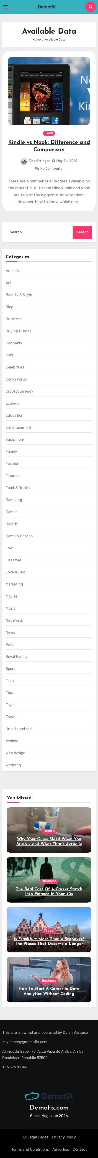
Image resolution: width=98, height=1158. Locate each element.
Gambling (14, 500)
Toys (10, 705)
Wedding (13, 765)
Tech (49, 133)
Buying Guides (18, 331)
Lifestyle (13, 560)
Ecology (12, 403)
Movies (12, 596)
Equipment (15, 439)
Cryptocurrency (20, 391)
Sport (10, 668)
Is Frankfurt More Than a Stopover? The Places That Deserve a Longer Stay (49, 944)
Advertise (60, 1149)
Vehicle (12, 741)
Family (11, 451)
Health (11, 524)
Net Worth (14, 620)
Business (14, 319)
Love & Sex (15, 572)
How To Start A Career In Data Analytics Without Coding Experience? (49, 994)
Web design (16, 753)
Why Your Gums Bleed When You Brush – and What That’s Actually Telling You (49, 844)
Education (15, 415)
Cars (10, 355)
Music (11, 608)
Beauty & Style (19, 295)
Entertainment (19, 427)
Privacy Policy (64, 1137)
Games (12, 512)
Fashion (12, 464)
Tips (9, 693)
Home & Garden (19, 536)
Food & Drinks (18, 488)
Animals (13, 271)
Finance (13, 476)
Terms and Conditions (30, 1149)
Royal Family (17, 656)
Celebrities (15, 367)
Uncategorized (19, 729)
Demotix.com (49, 1107)
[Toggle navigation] (6, 7)
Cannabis (14, 343)
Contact (80, 1149)
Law (9, 548)
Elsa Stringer (39, 161)
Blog (10, 307)
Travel (11, 717)
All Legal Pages (35, 1137)
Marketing (14, 584)
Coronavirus (16, 379)
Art (8, 283)
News (10, 632)
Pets (10, 644)
